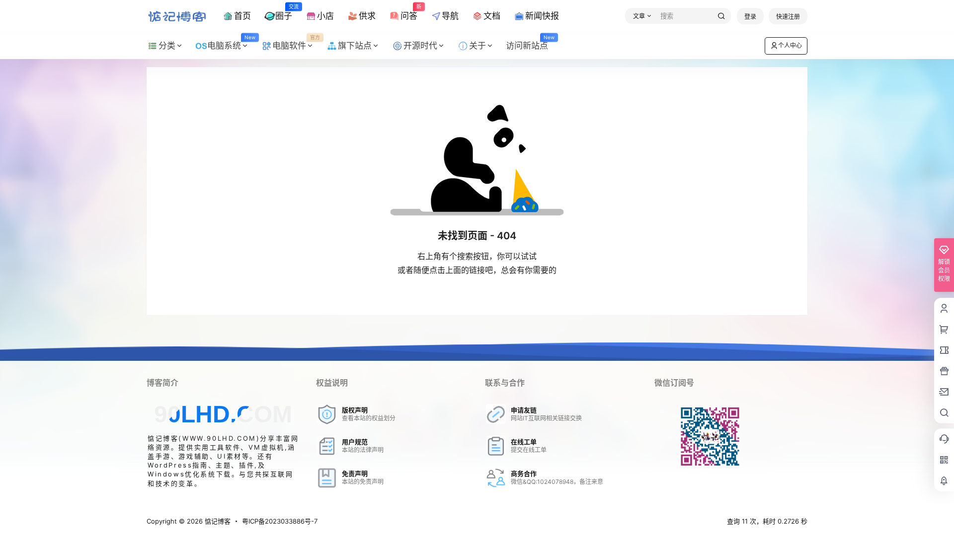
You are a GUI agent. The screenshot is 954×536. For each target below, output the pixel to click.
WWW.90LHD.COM (219, 438)
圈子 (283, 12)
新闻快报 (542, 16)
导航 (450, 16)
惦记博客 (217, 521)
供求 (367, 16)
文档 (491, 16)
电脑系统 (231, 42)
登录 (750, 16)
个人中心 (790, 45)
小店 (325, 16)
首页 (242, 16)
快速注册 (788, 16)
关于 (477, 46)
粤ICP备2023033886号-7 (280, 521)
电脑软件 (296, 42)
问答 (408, 12)
